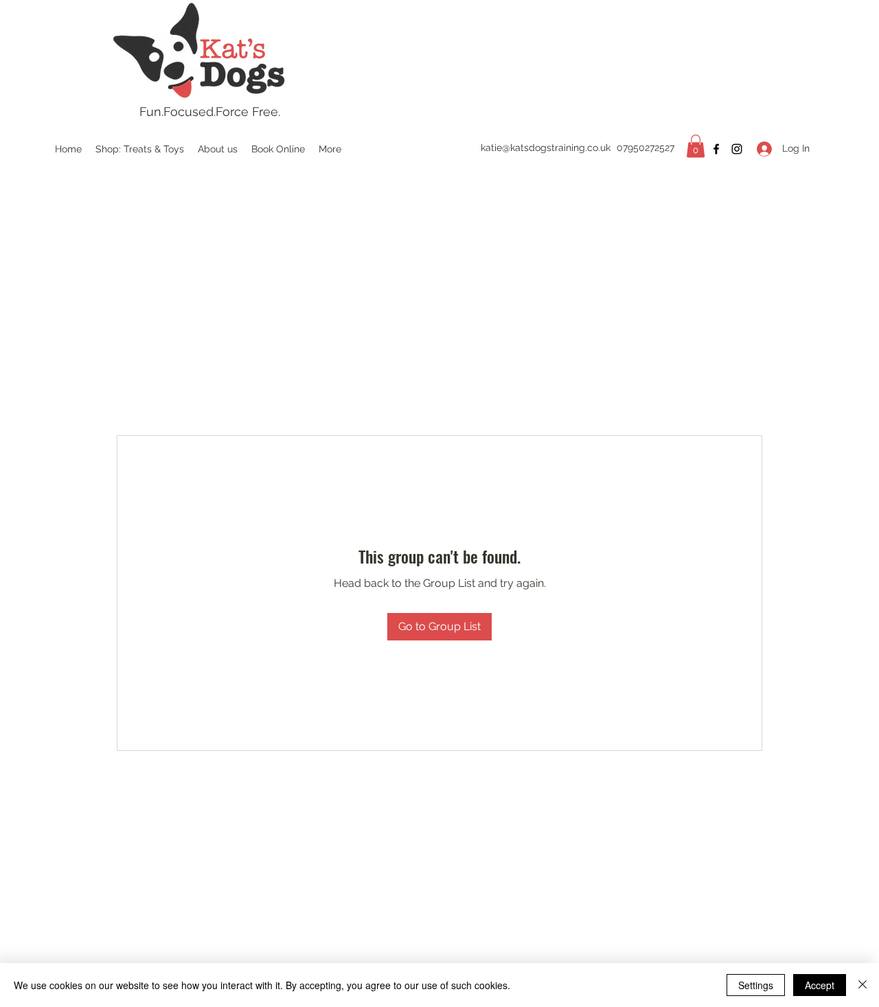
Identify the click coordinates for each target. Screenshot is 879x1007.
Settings (755, 985)
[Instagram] (737, 149)
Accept (819, 985)
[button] (695, 146)
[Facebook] (716, 149)
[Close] (862, 985)
